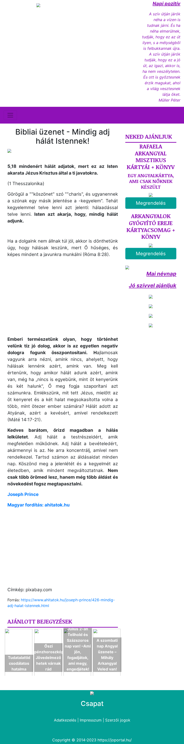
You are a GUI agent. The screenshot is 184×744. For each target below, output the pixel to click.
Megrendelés (151, 203)
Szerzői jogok (117, 720)
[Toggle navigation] (10, 115)
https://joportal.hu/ (115, 740)
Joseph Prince (23, 494)
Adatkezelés (65, 720)
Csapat (92, 703)
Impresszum (91, 720)
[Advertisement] (47, 301)
